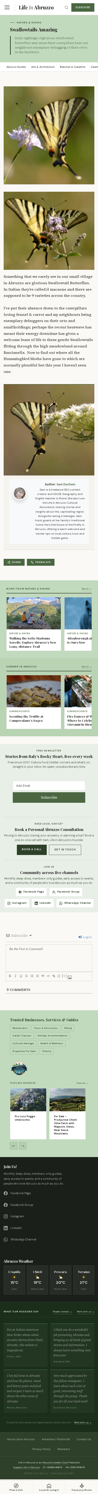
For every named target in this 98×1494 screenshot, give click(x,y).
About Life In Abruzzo (21, 1439)
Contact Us (84, 1439)
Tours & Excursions (46, 1028)
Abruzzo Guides (16, 66)
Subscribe (82, 7)
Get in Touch (65, 849)
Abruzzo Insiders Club (54, 1462)
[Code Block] (48, 976)
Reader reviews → (62, 1311)
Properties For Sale (24, 1051)
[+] (64, 976)
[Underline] (20, 976)
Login (87, 937)
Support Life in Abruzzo (26, 1467)
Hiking (68, 1028)
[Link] (53, 976)
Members (63, 1449)
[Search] (66, 7)
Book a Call (32, 849)
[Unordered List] (37, 976)
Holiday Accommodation (52, 1035)
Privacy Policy (41, 1449)
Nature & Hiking (29, 22)
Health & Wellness (51, 1043)
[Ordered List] (31, 976)
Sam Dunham (66, 484)
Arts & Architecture (42, 66)
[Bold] (10, 976)
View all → (82, 1083)
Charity (47, 1051)
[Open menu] (7, 7)
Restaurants (20, 1028)
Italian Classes (22, 1035)
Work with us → (85, 1311)
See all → (87, 588)
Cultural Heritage (23, 1043)
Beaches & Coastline (72, 66)
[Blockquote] (42, 976)
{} (59, 976)
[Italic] (15, 976)
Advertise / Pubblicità (56, 1439)
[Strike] (26, 976)
